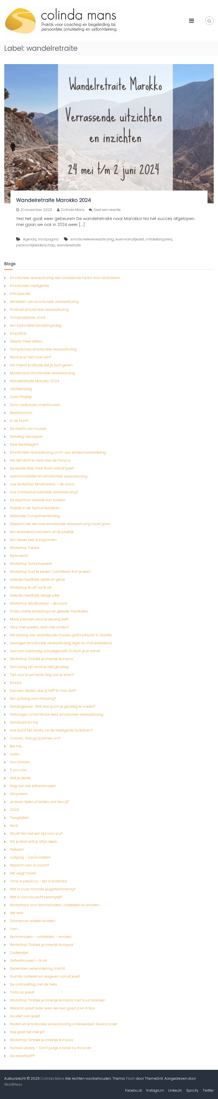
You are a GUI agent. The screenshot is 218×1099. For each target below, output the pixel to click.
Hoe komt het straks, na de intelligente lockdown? (51, 730)
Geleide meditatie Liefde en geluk (37, 579)
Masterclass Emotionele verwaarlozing (42, 373)
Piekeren (17, 849)
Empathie (18, 333)
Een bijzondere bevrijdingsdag (35, 325)
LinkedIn (175, 1090)
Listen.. (15, 754)
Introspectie (20, 293)
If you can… (19, 770)
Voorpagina (48, 239)
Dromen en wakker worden (32, 920)
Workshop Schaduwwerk (31, 563)
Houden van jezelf (25, 1016)
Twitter (208, 1090)
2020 (14, 809)
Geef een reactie (107, 209)
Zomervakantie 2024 (27, 317)
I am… (14, 928)
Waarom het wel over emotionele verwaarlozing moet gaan (60, 523)
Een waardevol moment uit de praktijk (42, 531)
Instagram (155, 1090)
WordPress (13, 1084)
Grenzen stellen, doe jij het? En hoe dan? (43, 690)
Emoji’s (16, 682)
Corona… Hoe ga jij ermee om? (35, 738)
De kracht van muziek (28, 428)
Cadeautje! (19, 952)
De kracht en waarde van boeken (38, 500)
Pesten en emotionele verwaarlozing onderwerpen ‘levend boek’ (64, 1024)
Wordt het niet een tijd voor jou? (36, 833)
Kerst (14, 825)
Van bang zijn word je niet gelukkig (39, 666)
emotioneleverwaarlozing (92, 239)
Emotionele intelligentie (29, 285)
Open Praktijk (21, 396)
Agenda (29, 239)
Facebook (133, 1090)
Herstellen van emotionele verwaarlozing (44, 301)
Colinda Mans (73, 209)
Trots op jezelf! (22, 992)
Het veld (16, 912)
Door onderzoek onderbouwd (35, 404)
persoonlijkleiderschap (35, 245)
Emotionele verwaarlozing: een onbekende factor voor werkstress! (65, 277)
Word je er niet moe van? (30, 357)
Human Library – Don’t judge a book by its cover (50, 1047)
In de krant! (19, 420)
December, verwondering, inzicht (37, 968)
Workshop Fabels (24, 547)
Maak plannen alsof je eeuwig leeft (39, 619)
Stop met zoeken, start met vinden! (39, 627)
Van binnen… (21, 762)
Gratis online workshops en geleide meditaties (49, 611)
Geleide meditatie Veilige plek (34, 595)
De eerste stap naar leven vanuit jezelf (42, 468)
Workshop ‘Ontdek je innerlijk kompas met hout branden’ (58, 1000)
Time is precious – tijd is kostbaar (38, 881)
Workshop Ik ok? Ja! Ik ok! (31, 587)
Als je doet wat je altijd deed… (34, 841)
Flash (130, 1078)
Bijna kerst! (19, 555)
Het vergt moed (23, 873)
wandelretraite (69, 245)
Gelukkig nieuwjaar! (26, 436)
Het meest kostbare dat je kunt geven (41, 365)
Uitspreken (19, 793)
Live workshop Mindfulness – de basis (42, 484)
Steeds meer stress (26, 341)
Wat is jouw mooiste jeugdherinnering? (43, 889)
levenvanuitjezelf (130, 239)
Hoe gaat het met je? (27, 1032)
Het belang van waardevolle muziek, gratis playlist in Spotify (61, 635)
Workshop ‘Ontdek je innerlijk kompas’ (42, 658)
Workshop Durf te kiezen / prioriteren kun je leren (50, 571)
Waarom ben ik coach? (29, 865)
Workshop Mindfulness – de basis (39, 603)
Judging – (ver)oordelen (30, 857)
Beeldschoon (21, 412)
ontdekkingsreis (159, 239)
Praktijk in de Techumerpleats (35, 508)
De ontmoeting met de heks (33, 984)
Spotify (192, 1090)
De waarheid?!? (22, 1055)
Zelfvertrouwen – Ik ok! (28, 960)
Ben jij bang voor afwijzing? (33, 698)
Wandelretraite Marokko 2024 (53, 200)
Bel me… (16, 746)
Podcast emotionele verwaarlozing (39, 309)
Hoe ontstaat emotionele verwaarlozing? (44, 492)
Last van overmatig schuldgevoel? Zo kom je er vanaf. (55, 650)
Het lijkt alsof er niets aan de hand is (40, 460)
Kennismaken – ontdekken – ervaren (41, 936)
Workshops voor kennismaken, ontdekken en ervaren (54, 905)
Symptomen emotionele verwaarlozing (43, 349)
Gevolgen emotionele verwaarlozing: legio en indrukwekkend (61, 643)
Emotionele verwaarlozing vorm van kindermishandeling (58, 452)
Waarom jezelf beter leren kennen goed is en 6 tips (52, 1008)
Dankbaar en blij (24, 722)
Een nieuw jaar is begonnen (33, 539)
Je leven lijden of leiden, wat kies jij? (39, 801)
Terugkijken (19, 817)
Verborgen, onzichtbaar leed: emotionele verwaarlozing (56, 714)
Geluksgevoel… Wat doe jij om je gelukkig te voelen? (52, 706)
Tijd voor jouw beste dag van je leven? (42, 674)
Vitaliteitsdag (21, 388)
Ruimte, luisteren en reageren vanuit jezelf (45, 976)
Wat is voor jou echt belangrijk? (36, 897)
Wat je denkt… (21, 777)
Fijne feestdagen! (24, 444)
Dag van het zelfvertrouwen (33, 785)
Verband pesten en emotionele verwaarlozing (48, 476)
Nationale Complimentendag (35, 515)
